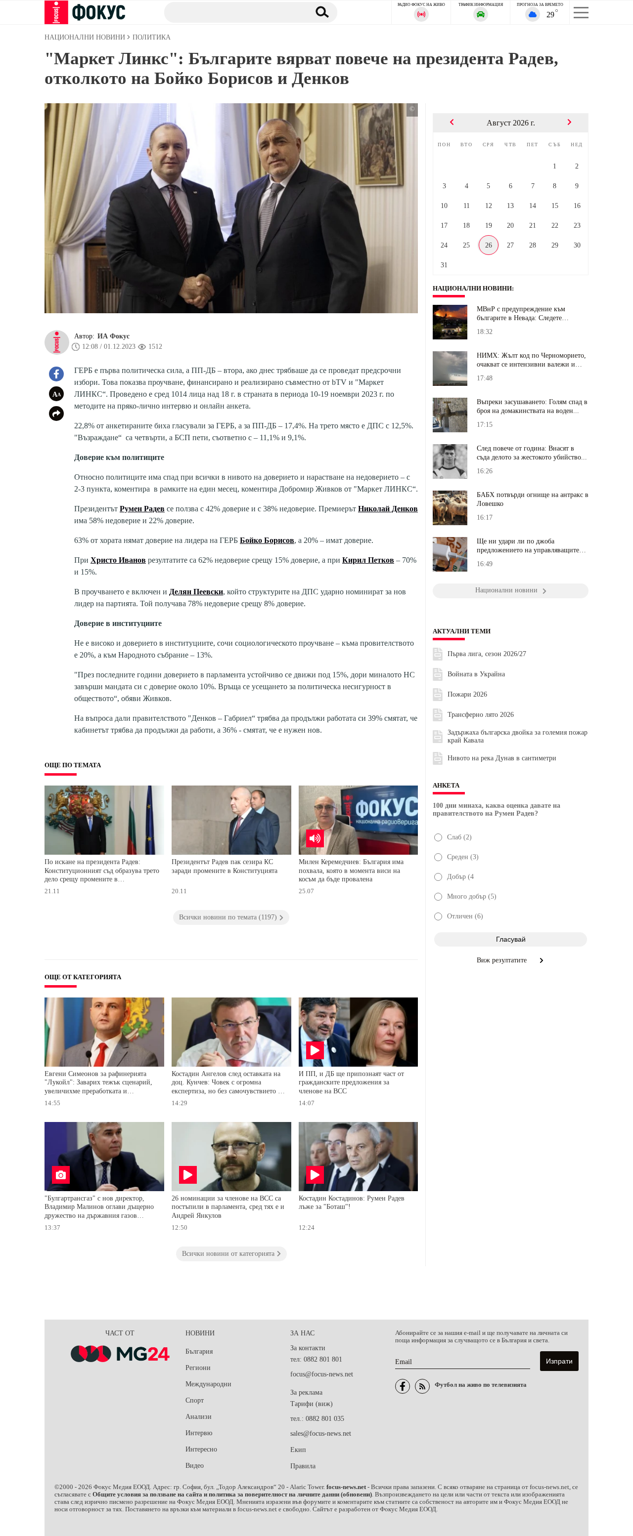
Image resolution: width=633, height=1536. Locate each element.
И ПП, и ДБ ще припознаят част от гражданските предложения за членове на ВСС (351, 1082)
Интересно (201, 1449)
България (199, 1351)
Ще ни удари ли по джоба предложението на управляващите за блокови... (528, 546)
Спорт (194, 1400)
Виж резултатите (503, 960)
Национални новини (472, 288)
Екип (298, 1449)
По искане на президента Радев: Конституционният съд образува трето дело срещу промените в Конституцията (102, 871)
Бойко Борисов (267, 540)
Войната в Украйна (476, 674)
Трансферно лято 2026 (481, 714)
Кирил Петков (368, 560)
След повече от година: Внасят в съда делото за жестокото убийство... (532, 453)
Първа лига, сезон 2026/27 (487, 654)
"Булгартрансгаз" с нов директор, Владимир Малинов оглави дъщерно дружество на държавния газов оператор (99, 1208)
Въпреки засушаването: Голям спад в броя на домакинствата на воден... (532, 406)
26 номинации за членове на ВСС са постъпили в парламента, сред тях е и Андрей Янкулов (228, 1207)
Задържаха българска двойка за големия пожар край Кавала (518, 736)
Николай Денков (388, 508)
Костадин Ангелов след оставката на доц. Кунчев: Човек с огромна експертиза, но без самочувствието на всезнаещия (228, 1083)
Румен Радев (142, 508)
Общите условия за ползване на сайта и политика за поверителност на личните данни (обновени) (232, 1494)
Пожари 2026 (467, 694)
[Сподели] (56, 413)
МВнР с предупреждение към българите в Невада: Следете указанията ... (521, 313)
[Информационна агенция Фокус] (402, 1386)
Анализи (198, 1416)
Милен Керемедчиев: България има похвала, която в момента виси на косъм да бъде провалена (351, 870)
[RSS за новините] (422, 1386)
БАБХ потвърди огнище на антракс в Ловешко (532, 499)
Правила (303, 1466)
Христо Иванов (118, 560)
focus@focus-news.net (321, 1374)
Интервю (198, 1433)
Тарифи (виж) (311, 1404)
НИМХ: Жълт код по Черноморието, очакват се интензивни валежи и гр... (531, 360)
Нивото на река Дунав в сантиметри (502, 758)
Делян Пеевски (196, 591)
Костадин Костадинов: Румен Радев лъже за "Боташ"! (352, 1203)
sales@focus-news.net (320, 1433)
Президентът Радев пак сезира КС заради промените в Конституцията (224, 866)
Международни (208, 1384)
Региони (198, 1367)
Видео (194, 1465)
